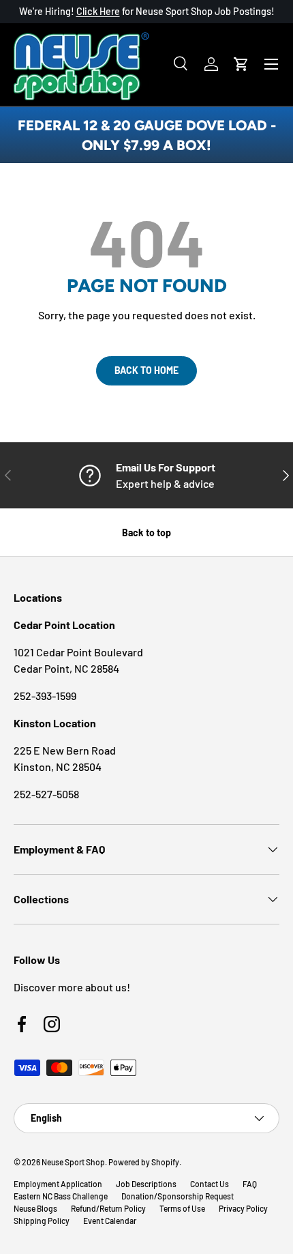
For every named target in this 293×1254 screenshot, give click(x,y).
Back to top (146, 532)
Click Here (98, 11)
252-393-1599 (45, 695)
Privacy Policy (243, 1208)
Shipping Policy (42, 1220)
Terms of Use (182, 1208)
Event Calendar (109, 1220)
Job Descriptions (146, 1184)
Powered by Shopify (143, 1162)
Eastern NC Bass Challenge (61, 1196)
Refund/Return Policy (108, 1208)
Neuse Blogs (35, 1208)
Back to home (146, 370)
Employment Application (58, 1184)
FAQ (250, 1184)
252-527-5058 (46, 793)
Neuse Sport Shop (73, 1162)
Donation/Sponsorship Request (177, 1196)
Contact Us (209, 1184)
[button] (241, 64)
